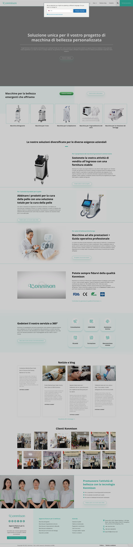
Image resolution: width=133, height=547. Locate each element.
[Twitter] (21, 521)
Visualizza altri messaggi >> (66, 419)
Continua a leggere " (24, 389)
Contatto (111, 3)
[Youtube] (15, 521)
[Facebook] (10, 521)
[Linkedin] (12, 521)
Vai (17, 117)
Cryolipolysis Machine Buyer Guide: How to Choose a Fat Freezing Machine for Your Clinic (27, 370)
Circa (94, 3)
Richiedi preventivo (126, 3)
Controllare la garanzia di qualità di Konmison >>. (87, 301)
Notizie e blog (103, 3)
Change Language (79, 10)
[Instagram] (18, 521)
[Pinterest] (24, 521)
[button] (117, 3)
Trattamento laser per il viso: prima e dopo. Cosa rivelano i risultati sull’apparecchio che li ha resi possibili (104, 387)
